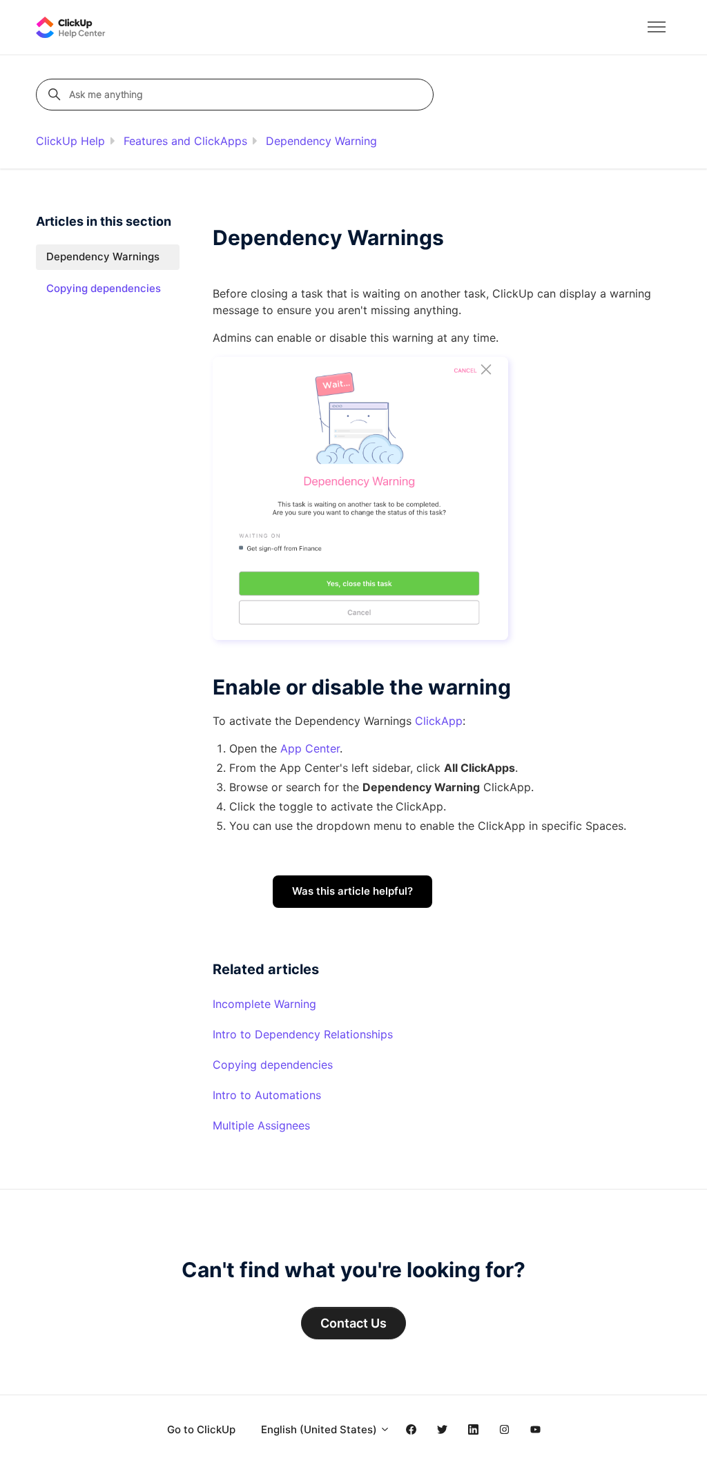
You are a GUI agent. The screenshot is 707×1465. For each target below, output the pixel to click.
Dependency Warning (321, 141)
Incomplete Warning (264, 1004)
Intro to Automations (267, 1095)
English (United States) (320, 1429)
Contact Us (353, 1323)
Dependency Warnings (102, 256)
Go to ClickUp (201, 1429)
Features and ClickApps (185, 141)
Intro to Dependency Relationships (303, 1034)
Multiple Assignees (261, 1125)
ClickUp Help (70, 141)
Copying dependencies (273, 1064)
